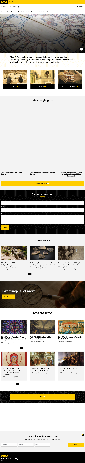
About (38, 12)
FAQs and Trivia (42, 312)
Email (2, 206)
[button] (80, 7)
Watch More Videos (41, 183)
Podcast (41, 86)
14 (42, 273)
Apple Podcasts (20, 12)
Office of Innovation (13, 1)
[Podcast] (42, 77)
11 (30, 274)
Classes (3, 12)
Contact (43, 12)
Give (48, 12)
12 (34, 273)
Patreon (33, 12)
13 (38, 273)
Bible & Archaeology (10, 7)
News (8, 12)
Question (3, 213)
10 (27, 273)
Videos (13, 12)
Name (2, 200)
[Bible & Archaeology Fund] (70, 77)
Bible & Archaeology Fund (69, 86)
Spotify (27, 12)
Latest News (42, 240)
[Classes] (15, 77)
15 (46, 273)
